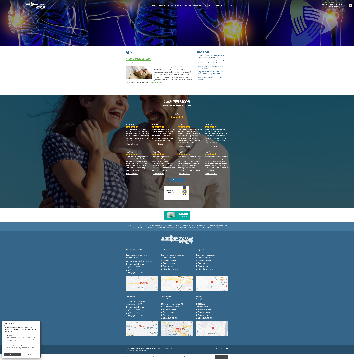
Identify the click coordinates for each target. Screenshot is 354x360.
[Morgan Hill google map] (212, 283)
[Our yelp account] (221, 348)
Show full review (132, 144)
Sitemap (155, 348)
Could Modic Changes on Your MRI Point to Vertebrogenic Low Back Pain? (212, 57)
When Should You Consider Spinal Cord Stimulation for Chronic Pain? (211, 62)
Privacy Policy (164, 348)
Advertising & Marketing (14, 345)
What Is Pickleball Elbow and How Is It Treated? (210, 78)
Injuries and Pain (180, 6)
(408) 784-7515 (169, 263)
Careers (129, 351)
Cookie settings (221, 357)
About (152, 6)
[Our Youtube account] (226, 348)
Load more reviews (177, 180)
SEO (171, 348)
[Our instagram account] (224, 348)
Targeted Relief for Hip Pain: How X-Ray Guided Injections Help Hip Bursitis (210, 73)
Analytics (10, 335)
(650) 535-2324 (169, 312)
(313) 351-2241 (135, 273)
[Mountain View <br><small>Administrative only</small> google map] (177, 328)
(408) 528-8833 (333, 7)
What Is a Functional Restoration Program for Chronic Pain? (211, 67)
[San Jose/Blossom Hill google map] (142, 283)
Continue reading (156, 82)
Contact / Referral (231, 6)
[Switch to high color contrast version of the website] (350, 5)
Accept (12, 355)
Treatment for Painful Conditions (200, 6)
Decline (30, 355)
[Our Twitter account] (219, 348)
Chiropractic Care (138, 59)
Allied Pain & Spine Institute (141, 348)
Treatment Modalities (165, 6)
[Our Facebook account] (217, 348)
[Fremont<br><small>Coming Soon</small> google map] (212, 328)
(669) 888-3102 (203, 263)
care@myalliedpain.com (136, 264)
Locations (218, 6)
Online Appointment (332, 2)
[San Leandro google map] (142, 328)
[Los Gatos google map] (177, 283)
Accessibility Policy (139, 351)
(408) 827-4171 (133, 270)
